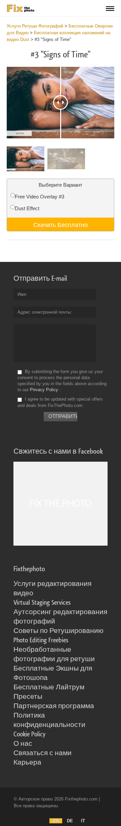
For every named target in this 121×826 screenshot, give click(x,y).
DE (70, 820)
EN (56, 820)
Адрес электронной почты (44, 312)
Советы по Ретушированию (58, 631)
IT (83, 820)
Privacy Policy (44, 389)
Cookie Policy (29, 734)
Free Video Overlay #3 (39, 196)
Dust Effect (27, 208)
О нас (22, 743)
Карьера (27, 762)
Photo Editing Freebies (40, 640)
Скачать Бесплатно (60, 224)
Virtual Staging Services (42, 602)
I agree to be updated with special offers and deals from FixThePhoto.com (60, 402)
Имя (21, 294)
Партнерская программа (53, 706)
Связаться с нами (42, 753)
